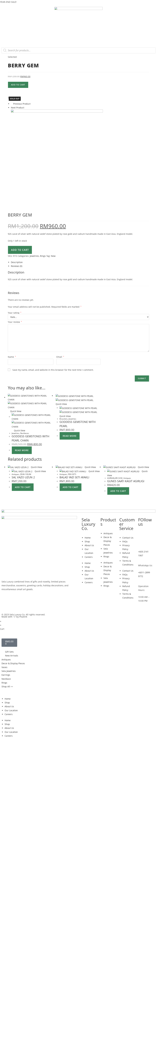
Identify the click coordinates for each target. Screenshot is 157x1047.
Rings (43, 255)
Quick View (15, 411)
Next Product (17, 107)
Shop (87, 541)
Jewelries (34, 255)
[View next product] (26, 107)
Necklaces (24, 433)
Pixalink (23, 616)
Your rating (14, 313)
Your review (15, 321)
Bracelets (63, 419)
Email (60, 356)
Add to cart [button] (23, 487)
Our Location (11, 710)
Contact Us (127, 537)
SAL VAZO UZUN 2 (23, 477)
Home (88, 537)
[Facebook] (142, 542)
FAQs (125, 541)
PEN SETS (72, 474)
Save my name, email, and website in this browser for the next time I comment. (53, 369)
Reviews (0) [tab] (16, 266)
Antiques (15, 474)
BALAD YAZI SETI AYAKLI (74, 477)
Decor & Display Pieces (107, 541)
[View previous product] (12, 103)
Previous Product (22, 103)
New (53, 255)
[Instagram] (142, 533)
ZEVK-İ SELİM (25, 474)
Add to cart (18, 84)
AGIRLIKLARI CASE (115, 478)
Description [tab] (17, 262)
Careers (89, 557)
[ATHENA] (57, 155)
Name (12, 356)
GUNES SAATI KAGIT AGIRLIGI (125, 481)
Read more (22, 450)
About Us (89, 545)
